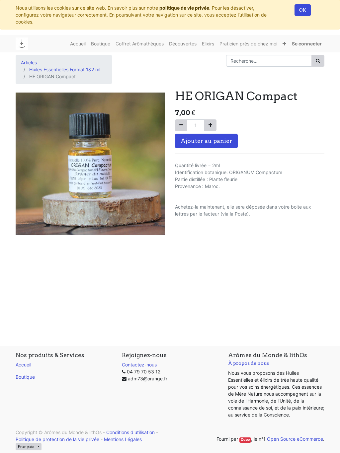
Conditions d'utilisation (130, 432)
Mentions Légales (123, 439)
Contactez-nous (139, 364)
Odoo (245, 439)
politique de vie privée (184, 8)
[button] (284, 43)
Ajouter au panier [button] (206, 140)
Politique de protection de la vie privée (57, 439)
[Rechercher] (317, 61)
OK (302, 10)
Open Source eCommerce (295, 439)
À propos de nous (248, 363)
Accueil (23, 364)
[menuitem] (77, 43)
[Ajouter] (210, 125)
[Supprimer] (181, 125)
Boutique (25, 377)
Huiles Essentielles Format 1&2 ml (64, 69)
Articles (29, 62)
